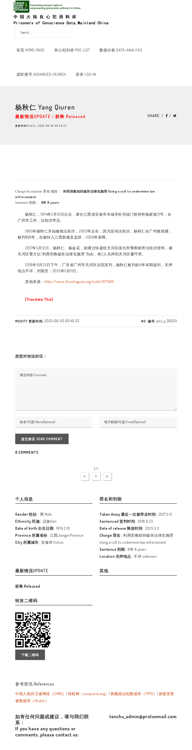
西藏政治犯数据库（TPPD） (134, 693)
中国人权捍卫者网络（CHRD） (40, 693)
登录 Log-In (86, 74)
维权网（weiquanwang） (88, 693)
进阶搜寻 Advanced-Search (41, 74)
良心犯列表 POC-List (72, 50)
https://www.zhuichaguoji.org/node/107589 (79, 281)
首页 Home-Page (30, 50)
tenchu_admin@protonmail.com (143, 716)
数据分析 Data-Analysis (121, 50)
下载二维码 (30, 655)
